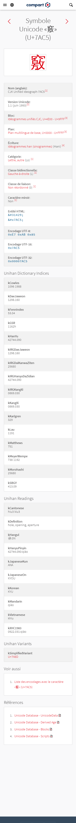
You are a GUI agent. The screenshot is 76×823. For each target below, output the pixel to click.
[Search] (71, 4)
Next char (67, 21)
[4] (63, 145)
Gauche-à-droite (18, 174)
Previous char (9, 21)
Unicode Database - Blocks (31, 729)
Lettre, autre (16, 160)
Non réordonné (18, 187)
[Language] (12, 4)
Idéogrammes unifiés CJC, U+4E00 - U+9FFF (36, 119)
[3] (66, 117)
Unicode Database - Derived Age (35, 722)
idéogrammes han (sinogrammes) (30, 146)
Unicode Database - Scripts (31, 736)
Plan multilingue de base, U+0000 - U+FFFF (36, 133)
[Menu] (4, 4)
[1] (46, 90)
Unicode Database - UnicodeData (36, 715)
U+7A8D (13, 657)
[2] (28, 104)
